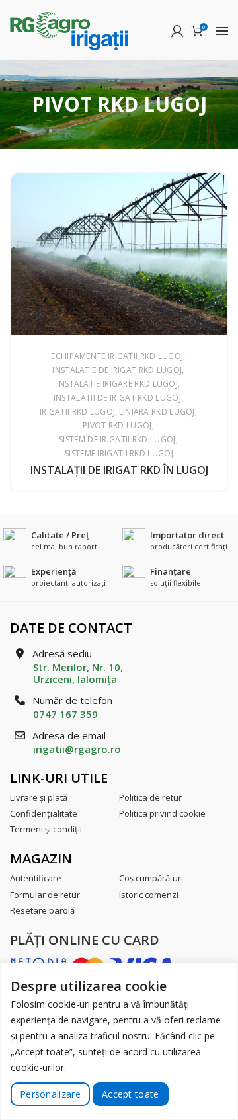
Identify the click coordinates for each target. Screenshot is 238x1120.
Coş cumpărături (151, 878)
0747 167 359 (65, 714)
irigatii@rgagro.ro (77, 749)
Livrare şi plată (38, 797)
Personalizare (50, 1094)
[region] (119, 1041)
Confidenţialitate (43, 813)
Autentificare (35, 878)
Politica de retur (150, 797)
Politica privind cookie (162, 813)
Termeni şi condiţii (46, 829)
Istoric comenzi (148, 894)
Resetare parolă (42, 910)
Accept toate (130, 1094)
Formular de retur (45, 894)
